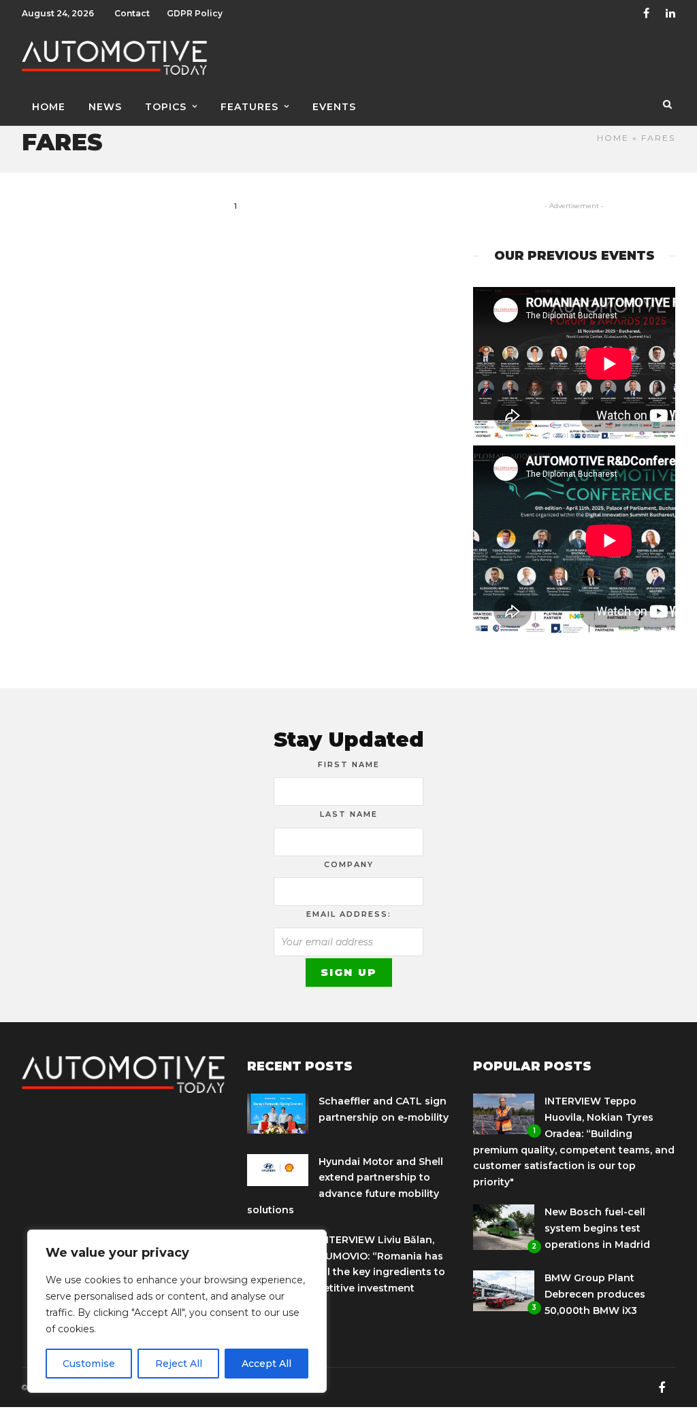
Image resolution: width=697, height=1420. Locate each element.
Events (334, 107)
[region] (177, 1311)
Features (249, 107)
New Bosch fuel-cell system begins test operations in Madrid (597, 1228)
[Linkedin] (670, 13)
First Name (349, 764)
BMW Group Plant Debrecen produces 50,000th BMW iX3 (595, 1294)
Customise (89, 1363)
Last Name (349, 814)
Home (48, 107)
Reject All (178, 1363)
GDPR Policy (195, 13)
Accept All (266, 1363)
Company (349, 864)
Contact (132, 13)
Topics (166, 107)
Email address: (348, 914)
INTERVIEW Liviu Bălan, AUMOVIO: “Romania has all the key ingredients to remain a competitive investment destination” (346, 1272)
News (105, 107)
